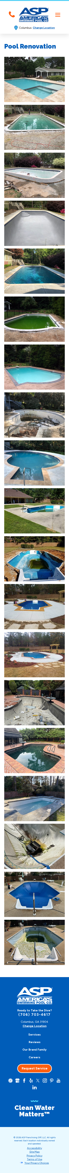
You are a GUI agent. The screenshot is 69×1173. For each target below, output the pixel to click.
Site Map (34, 1151)
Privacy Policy (34, 1155)
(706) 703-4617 (34, 1014)
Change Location (44, 27)
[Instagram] (45, 1080)
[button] (57, 15)
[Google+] (17, 1080)
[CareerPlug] (10, 1080)
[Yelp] (31, 1080)
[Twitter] (38, 1080)
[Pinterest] (51, 1080)
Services (34, 1034)
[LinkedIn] (34, 1087)
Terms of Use (34, 1159)
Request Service (34, 1068)
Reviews (34, 1042)
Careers (34, 1057)
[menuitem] (34, 1034)
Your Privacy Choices (36, 1163)
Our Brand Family (34, 1049)
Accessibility (34, 1148)
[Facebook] (24, 1080)
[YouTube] (58, 1080)
